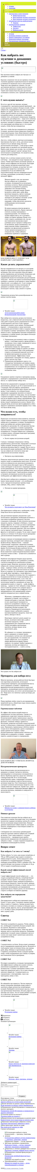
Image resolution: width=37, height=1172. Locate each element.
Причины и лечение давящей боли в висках (19, 1150)
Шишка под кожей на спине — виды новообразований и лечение (17, 1164)
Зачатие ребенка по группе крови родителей (16, 1102)
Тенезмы (12, 1050)
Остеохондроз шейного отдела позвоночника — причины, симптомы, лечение (20, 1138)
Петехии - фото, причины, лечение (20, 1079)
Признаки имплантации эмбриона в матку (15, 1123)
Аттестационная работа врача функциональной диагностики (15, 313)
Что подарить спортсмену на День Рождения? (20, 507)
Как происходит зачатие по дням (12, 1127)
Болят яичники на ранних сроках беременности (17, 1105)
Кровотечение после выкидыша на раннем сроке (17, 1120)
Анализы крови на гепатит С (10, 1116)
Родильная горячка (11, 1012)
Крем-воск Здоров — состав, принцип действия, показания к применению (18, 1146)
